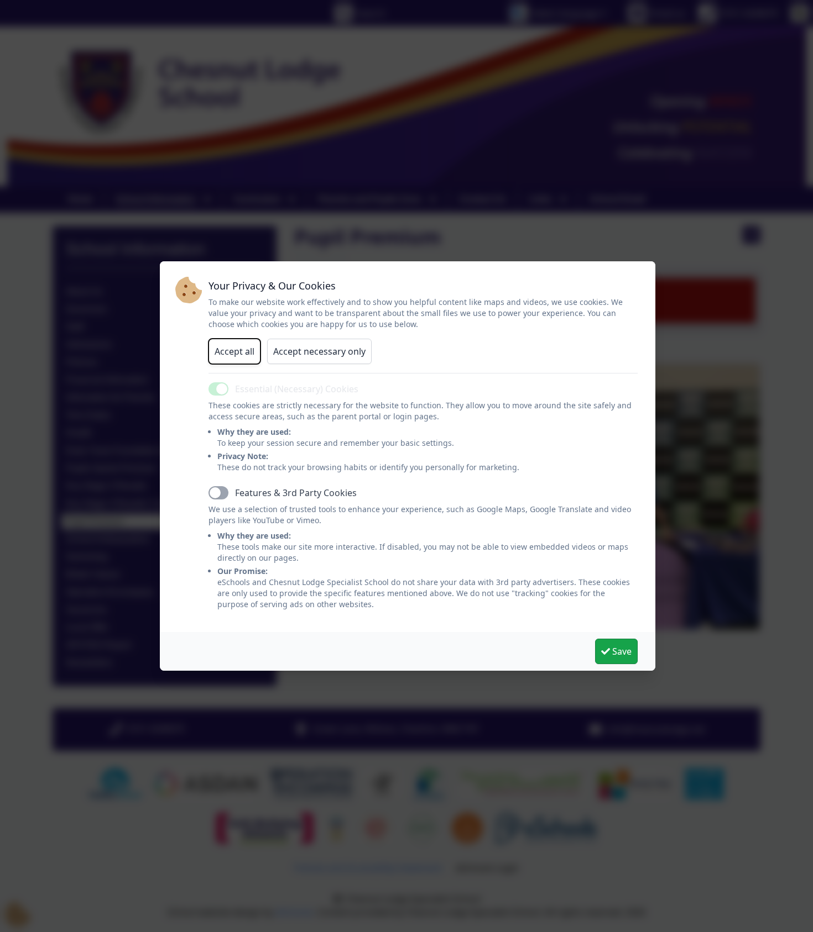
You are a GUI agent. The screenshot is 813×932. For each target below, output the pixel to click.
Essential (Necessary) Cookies (296, 389)
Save (621, 651)
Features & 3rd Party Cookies (296, 493)
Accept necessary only (319, 351)
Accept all (234, 351)
